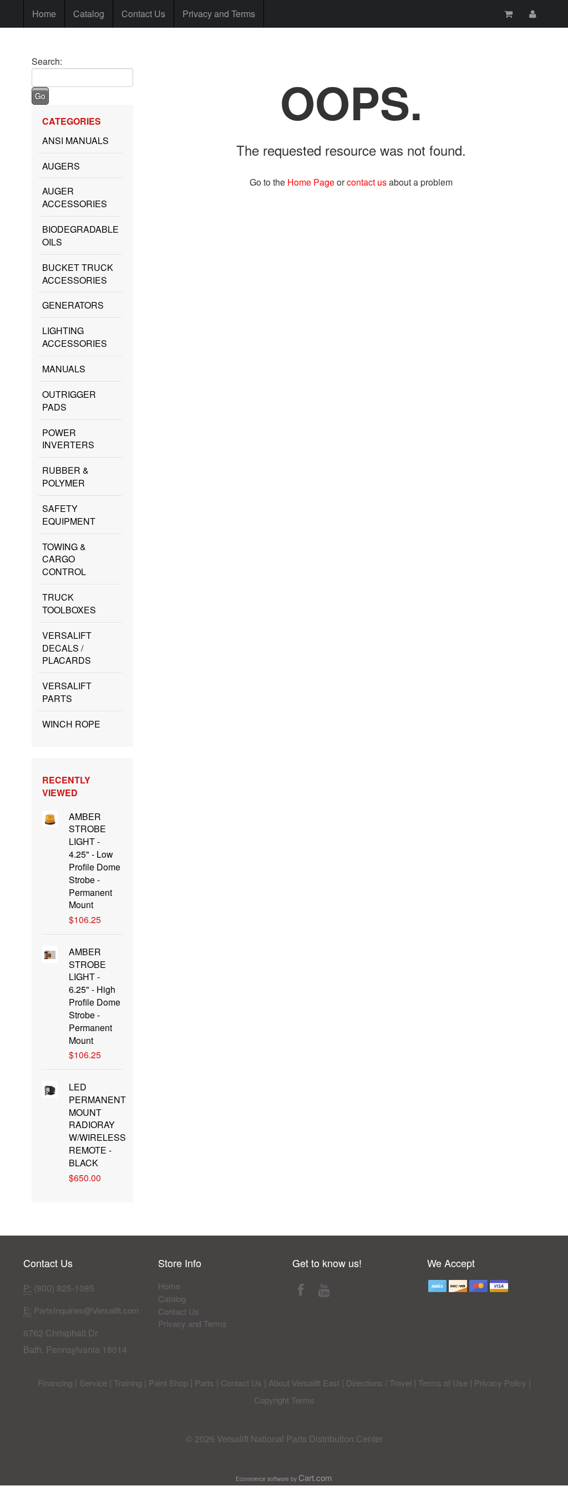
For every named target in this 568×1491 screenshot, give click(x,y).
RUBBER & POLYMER (65, 476)
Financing (55, 1382)
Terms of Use (443, 1382)
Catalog (88, 13)
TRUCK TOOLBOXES (69, 603)
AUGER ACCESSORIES (74, 197)
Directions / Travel (379, 1382)
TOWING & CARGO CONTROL (64, 559)
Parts (204, 1382)
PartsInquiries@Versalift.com (86, 1310)
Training (128, 1382)
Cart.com (315, 1477)
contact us (367, 182)
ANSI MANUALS (75, 140)
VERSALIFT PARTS (67, 692)
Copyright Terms (284, 1400)
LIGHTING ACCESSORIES (74, 337)
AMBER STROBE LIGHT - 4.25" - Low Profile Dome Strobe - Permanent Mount (94, 860)
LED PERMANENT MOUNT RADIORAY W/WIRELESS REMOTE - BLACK (97, 1124)
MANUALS (63, 368)
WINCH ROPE (71, 724)
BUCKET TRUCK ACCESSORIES (77, 273)
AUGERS (61, 166)
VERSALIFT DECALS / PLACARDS (67, 648)
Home (44, 13)
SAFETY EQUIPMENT (68, 514)
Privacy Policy (500, 1382)
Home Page (310, 182)
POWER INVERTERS (68, 439)
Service (93, 1382)
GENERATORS (73, 305)
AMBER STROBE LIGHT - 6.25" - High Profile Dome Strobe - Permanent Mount (94, 996)
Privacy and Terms (218, 13)
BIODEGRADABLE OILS (80, 235)
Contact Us (143, 13)
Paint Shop (168, 1382)
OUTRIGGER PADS (69, 400)
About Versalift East (303, 1382)
